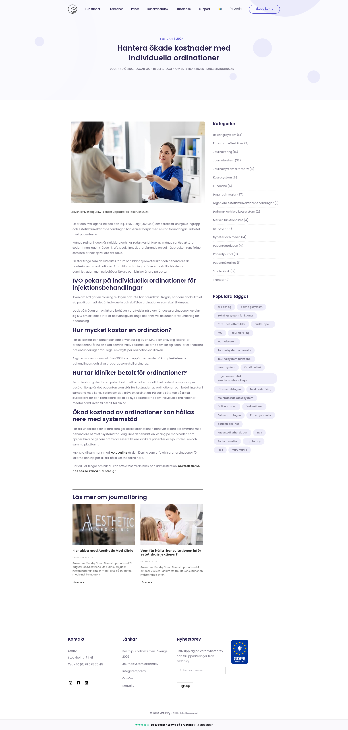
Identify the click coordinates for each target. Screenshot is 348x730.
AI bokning (224, 307)
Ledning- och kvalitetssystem (236, 211)
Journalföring (121, 69)
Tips (220, 450)
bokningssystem (251, 307)
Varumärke (239, 450)
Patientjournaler (260, 415)
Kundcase (184, 9)
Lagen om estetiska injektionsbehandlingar (199, 69)
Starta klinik (224, 271)
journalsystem (227, 341)
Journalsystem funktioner (235, 359)
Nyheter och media (230, 237)
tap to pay (253, 441)
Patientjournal (225, 254)
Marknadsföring (260, 389)
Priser (135, 9)
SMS (259, 432)
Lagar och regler (149, 69)
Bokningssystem (228, 135)
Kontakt (128, 686)
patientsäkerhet (228, 424)
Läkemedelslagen (229, 389)
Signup (264, 9)
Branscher (116, 9)
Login (238, 9)
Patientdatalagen (228, 246)
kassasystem (226, 367)
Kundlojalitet (252, 367)
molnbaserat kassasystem (235, 398)
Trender (221, 280)
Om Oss (128, 678)
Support (204, 9)
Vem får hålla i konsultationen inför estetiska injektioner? (170, 552)
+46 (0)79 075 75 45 (88, 664)
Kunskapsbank (157, 9)
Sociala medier (227, 441)
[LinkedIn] (86, 683)
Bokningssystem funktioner (235, 315)
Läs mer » (78, 582)
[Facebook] (78, 683)
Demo (72, 651)
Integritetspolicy (134, 671)
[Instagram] (70, 683)
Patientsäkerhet (227, 263)
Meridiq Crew (92, 212)
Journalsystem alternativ (233, 169)
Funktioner (92, 9)
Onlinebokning (227, 406)
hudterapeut (263, 324)
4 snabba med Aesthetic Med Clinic (102, 550)
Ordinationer (254, 406)
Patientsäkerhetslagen (233, 432)
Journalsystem (227, 160)
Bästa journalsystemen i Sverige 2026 (144, 654)
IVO (220, 333)
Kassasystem (225, 177)
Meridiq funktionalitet (230, 220)
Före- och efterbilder (230, 143)
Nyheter (222, 229)
